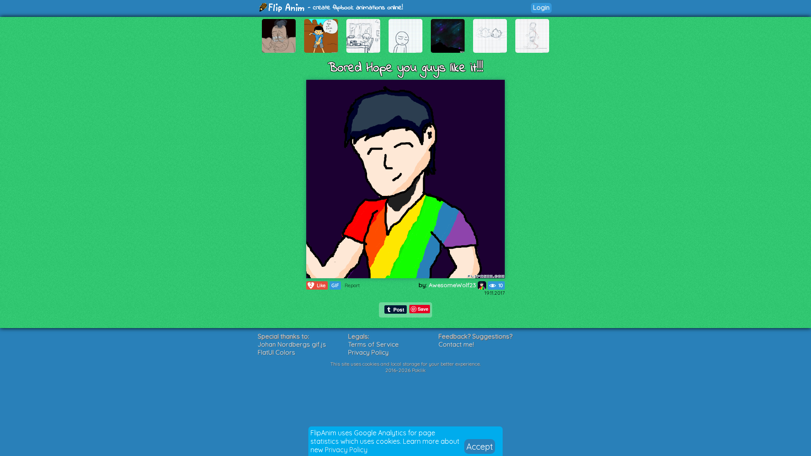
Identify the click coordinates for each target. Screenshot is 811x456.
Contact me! (456, 344)
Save (423, 309)
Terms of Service (373, 344)
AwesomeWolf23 (453, 285)
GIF (335, 285)
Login (541, 7)
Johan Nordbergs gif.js (292, 344)
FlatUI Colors (276, 352)
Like (318, 285)
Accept (479, 446)
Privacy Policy (346, 449)
